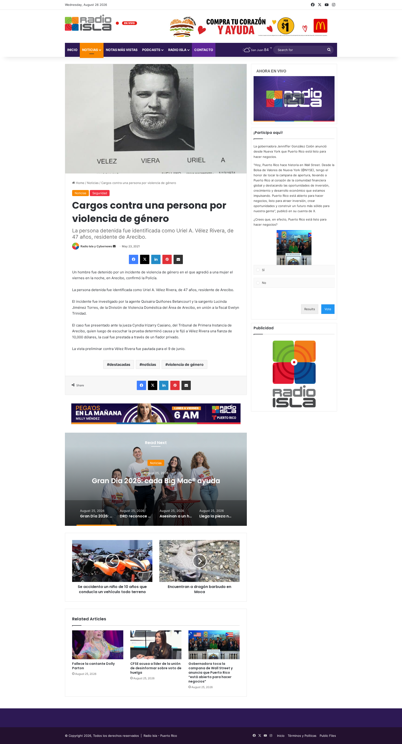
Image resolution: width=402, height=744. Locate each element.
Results (309, 309)
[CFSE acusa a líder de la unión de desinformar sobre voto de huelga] (155, 644)
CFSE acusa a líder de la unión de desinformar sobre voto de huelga (155, 668)
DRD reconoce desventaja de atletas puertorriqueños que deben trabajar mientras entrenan (156, 484)
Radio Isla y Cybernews (96, 246)
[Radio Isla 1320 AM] (88, 22)
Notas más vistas (121, 50)
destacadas (119, 364)
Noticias (90, 50)
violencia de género (186, 364)
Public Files (328, 735)
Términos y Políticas (302, 735)
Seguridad (99, 193)
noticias (149, 364)
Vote (328, 309)
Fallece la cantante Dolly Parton (93, 665)
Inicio (72, 50)
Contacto (203, 50)
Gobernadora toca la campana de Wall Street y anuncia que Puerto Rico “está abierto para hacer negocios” (210, 672)
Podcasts (151, 50)
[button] (294, 247)
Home (79, 183)
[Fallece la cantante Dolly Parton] (97, 644)
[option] (156, 479)
